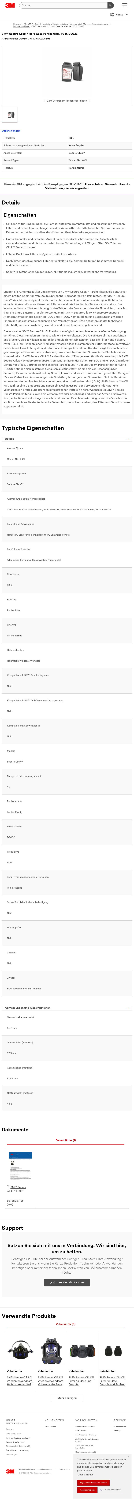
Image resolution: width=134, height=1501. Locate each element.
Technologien (11, 1455)
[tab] (65, 1141)
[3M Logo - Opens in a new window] (10, 5)
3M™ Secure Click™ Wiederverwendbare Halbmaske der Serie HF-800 (19, 1381)
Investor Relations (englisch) (17, 1438)
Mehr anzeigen (67, 1398)
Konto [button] (119, 14)
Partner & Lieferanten (15, 1442)
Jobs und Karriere (13, 1434)
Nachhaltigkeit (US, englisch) (18, 1446)
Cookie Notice (86, 1475)
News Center (50, 1427)
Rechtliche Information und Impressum (35, 1470)
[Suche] (110, 5)
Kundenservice (120, 1427)
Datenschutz (64, 1470)
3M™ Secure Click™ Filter (16, 1189)
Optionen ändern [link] (11, 131)
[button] (110, 1490)
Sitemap (117, 1431)
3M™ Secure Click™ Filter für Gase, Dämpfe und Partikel (112, 1381)
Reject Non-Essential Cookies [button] (93, 1483)
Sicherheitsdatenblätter (85, 1427)
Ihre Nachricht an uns (70, 1282)
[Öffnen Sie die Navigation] (124, 6)
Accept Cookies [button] (87, 1490)
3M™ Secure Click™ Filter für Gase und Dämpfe (81, 1381)
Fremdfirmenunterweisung (17, 1450)
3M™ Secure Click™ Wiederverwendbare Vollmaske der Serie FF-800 (50, 1381)
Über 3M (9, 1430)
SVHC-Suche (80, 1431)
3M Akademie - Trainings (85, 1435)
